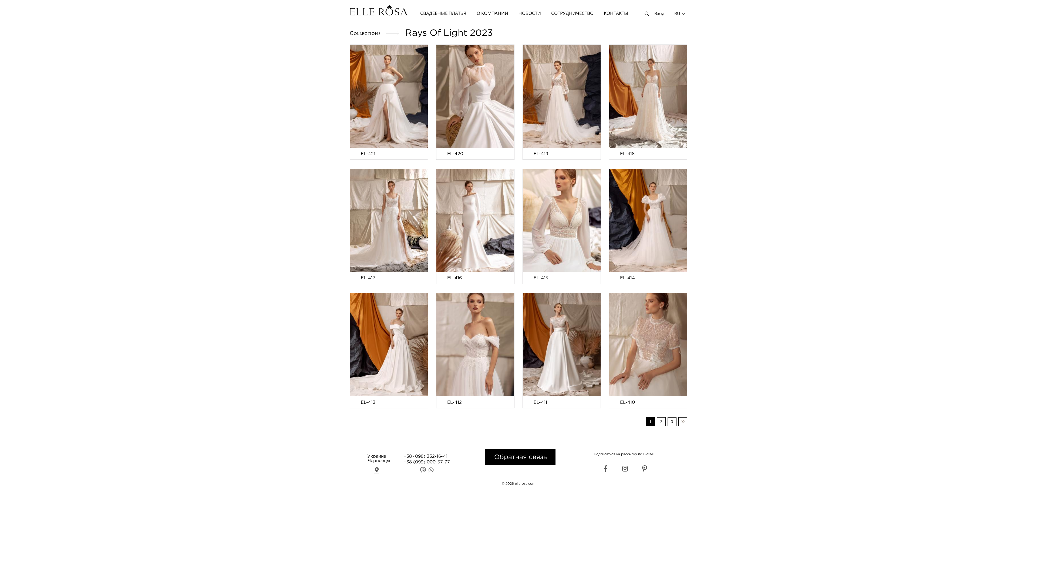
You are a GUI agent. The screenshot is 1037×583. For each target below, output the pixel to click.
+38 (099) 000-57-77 (427, 462)
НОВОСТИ (529, 13)
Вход (659, 13)
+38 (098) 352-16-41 (425, 457)
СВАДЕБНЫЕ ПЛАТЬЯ (443, 13)
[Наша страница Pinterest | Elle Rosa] (645, 470)
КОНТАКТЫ (616, 13)
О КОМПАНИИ (492, 13)
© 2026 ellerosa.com (518, 483)
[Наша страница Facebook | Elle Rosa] (606, 470)
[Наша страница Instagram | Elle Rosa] (625, 470)
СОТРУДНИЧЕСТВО (572, 13)
